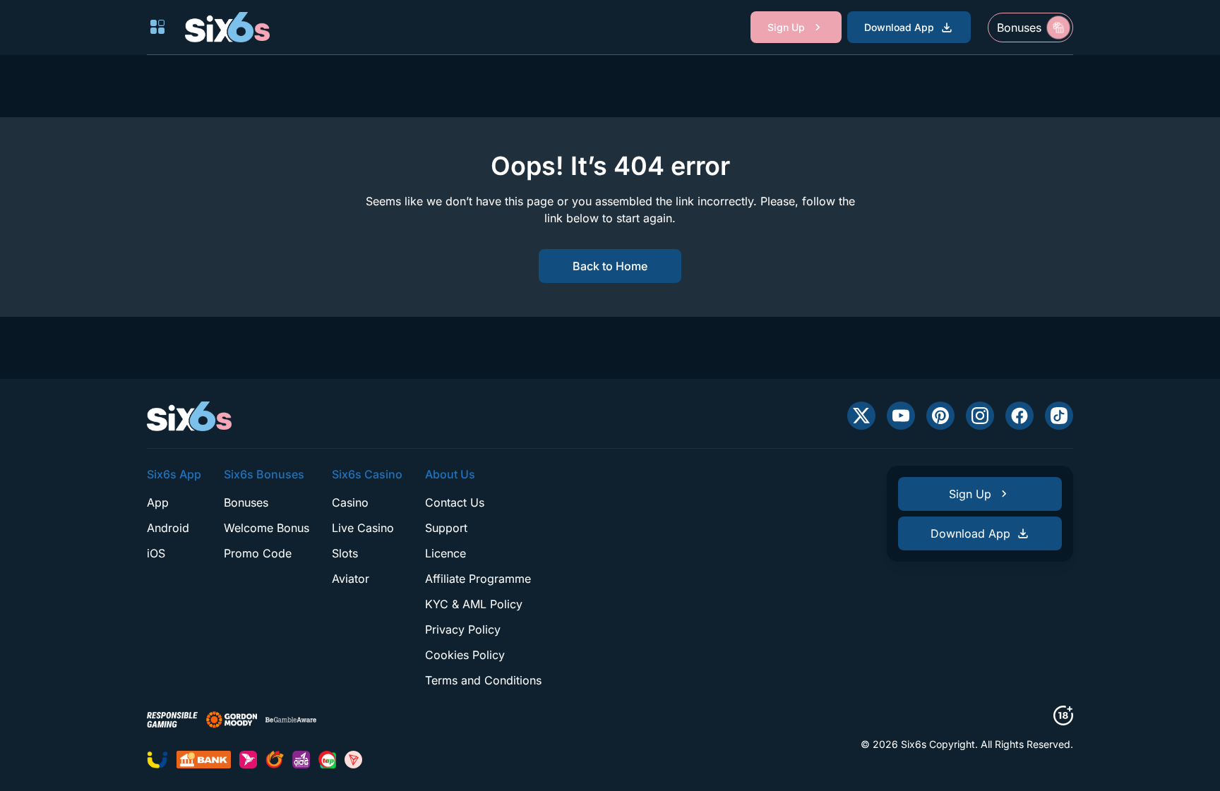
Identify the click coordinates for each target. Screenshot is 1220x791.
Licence (445, 553)
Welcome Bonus (266, 528)
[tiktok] (1059, 415)
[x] (861, 415)
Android (168, 528)
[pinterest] (940, 415)
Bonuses (246, 502)
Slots (345, 553)
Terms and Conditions (483, 680)
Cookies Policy (465, 655)
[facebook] (1019, 415)
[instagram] (980, 415)
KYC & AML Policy (473, 604)
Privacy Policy (463, 629)
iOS (156, 553)
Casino (350, 502)
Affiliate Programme (478, 579)
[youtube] (901, 415)
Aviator (350, 579)
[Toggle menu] (157, 26)
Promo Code (258, 553)
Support (446, 528)
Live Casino (363, 528)
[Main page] (227, 27)
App (158, 502)
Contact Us (454, 502)
